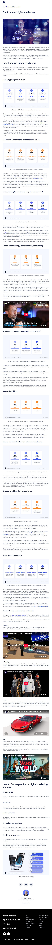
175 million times (19, 176)
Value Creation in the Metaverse (40, 606)
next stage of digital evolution (19, 615)
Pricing (6, 923)
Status (40, 925)
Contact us (41, 927)
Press (40, 923)
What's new (29, 925)
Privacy (27, 939)
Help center (42, 919)
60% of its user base (37, 178)
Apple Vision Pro (11, 919)
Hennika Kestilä (26, 898)
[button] (49, 2)
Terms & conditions (18, 939)
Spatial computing (30, 923)
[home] (4, 2)
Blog (4, 6)
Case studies (9, 927)
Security (33, 939)
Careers (28, 927)
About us (28, 917)
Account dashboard (43, 915)
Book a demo (9, 915)
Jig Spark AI (29, 921)
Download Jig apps (43, 917)
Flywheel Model (8, 232)
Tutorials (41, 921)
